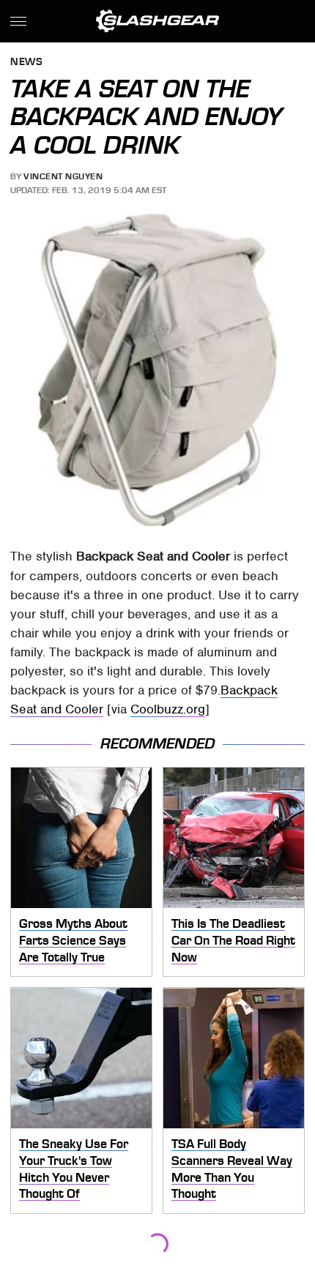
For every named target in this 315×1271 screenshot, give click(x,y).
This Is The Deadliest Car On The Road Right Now (233, 940)
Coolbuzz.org (167, 709)
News (26, 62)
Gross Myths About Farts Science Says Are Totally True (73, 940)
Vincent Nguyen (63, 176)
